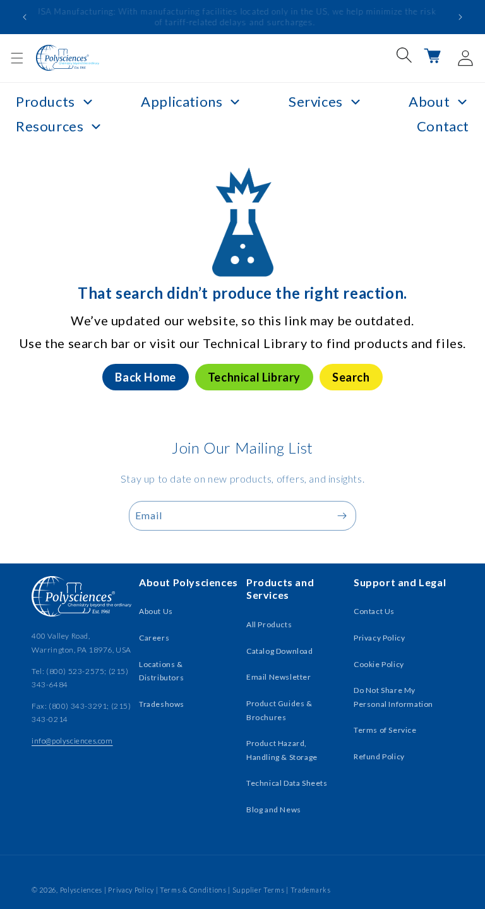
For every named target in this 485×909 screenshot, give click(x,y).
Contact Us (374, 611)
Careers (154, 637)
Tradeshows (161, 704)
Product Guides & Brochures (279, 710)
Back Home (145, 377)
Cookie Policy (379, 664)
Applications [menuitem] (181, 101)
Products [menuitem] (45, 101)
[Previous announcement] (25, 17)
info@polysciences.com (72, 740)
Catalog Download (279, 651)
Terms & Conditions (193, 890)
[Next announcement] (460, 17)
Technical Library (254, 377)
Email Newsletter (278, 677)
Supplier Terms (258, 890)
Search (351, 377)
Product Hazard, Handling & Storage (282, 750)
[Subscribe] (342, 516)
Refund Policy (379, 756)
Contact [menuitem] (443, 126)
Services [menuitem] (316, 101)
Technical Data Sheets (287, 783)
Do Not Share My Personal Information (393, 697)
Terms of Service (385, 730)
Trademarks (310, 890)
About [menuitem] (429, 101)
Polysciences (81, 890)
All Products (269, 624)
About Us (156, 611)
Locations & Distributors (161, 671)
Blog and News (273, 809)
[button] (17, 58)
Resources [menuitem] (49, 126)
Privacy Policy (379, 637)
